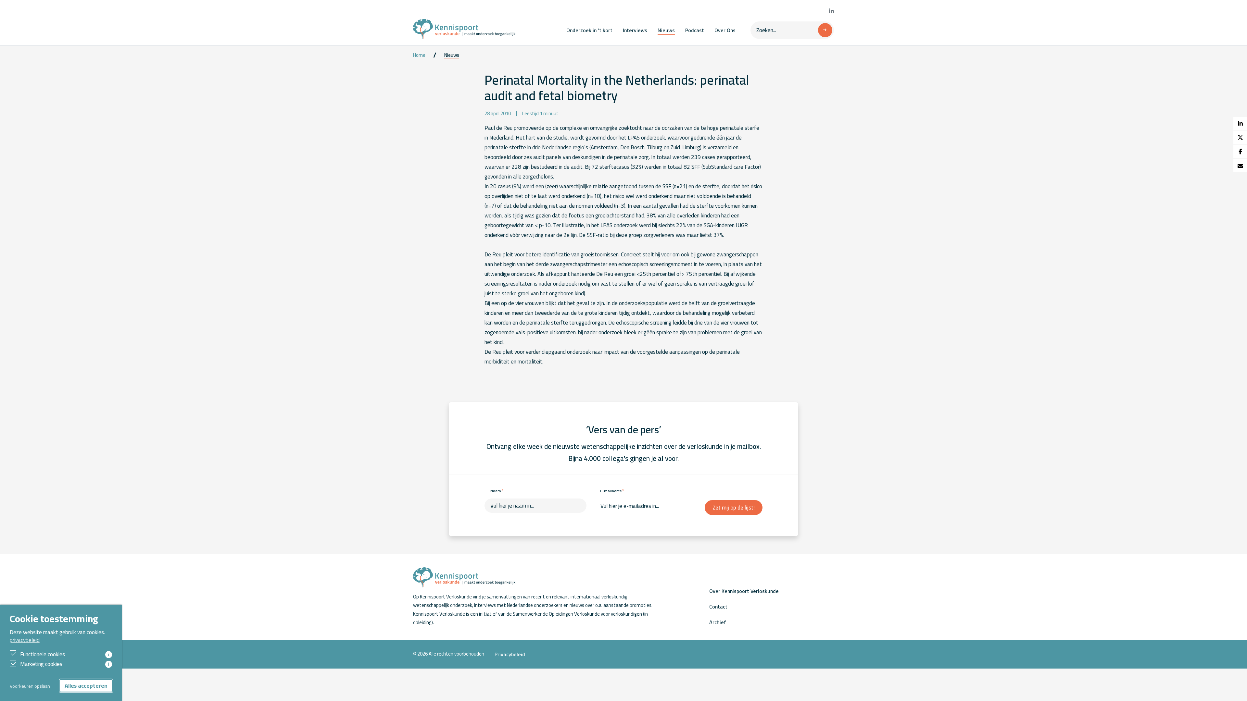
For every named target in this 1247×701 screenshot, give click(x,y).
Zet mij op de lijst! (733, 507)
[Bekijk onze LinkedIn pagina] (831, 11)
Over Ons (725, 30)
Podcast (694, 30)
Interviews (635, 30)
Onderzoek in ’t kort (589, 30)
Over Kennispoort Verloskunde (744, 591)
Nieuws (666, 30)
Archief (717, 622)
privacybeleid (25, 640)
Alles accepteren (86, 685)
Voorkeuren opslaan (30, 686)
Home (419, 55)
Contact (718, 606)
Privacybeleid (510, 654)
